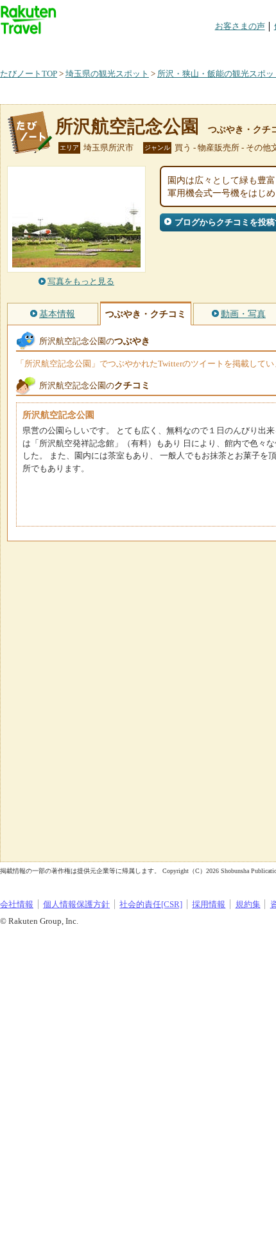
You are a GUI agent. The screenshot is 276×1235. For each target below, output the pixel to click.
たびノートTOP (28, 73)
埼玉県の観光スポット (107, 73)
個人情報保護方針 (76, 904)
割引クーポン (203, 48)
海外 (97, 48)
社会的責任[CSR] (150, 904)
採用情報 (208, 904)
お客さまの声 (240, 26)
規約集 (248, 904)
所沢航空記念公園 (127, 126)
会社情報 (16, 904)
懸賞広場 (150, 48)
